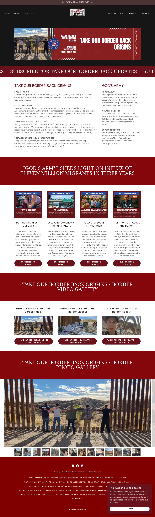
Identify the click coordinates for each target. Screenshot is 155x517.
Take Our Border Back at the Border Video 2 (77, 341)
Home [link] (7, 13)
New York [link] (35, 494)
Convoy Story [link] (87, 478)
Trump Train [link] (77, 499)
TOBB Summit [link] (33, 486)
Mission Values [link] (42, 478)
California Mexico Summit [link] (70, 486)
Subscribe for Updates (28, 263)
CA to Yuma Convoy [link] (76, 482)
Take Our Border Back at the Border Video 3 (121, 341)
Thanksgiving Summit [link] (54, 490)
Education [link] (25, 494)
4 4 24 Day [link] (121, 478)
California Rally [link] (108, 482)
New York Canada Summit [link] (31, 490)
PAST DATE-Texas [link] (50, 494)
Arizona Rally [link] (124, 482)
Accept (129, 509)
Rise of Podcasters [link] (69, 478)
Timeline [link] (99, 478)
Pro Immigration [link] (106, 490)
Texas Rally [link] (93, 482)
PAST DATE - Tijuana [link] (69, 494)
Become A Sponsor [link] (89, 494)
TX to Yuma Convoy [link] (55, 482)
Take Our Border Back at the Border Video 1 (34, 341)
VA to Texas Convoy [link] (34, 482)
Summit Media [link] (72, 490)
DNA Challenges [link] (48, 486)
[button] (17, 13)
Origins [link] (54, 478)
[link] (77, 13)
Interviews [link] (110, 478)
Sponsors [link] (104, 494)
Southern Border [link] (88, 490)
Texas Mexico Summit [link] (94, 486)
